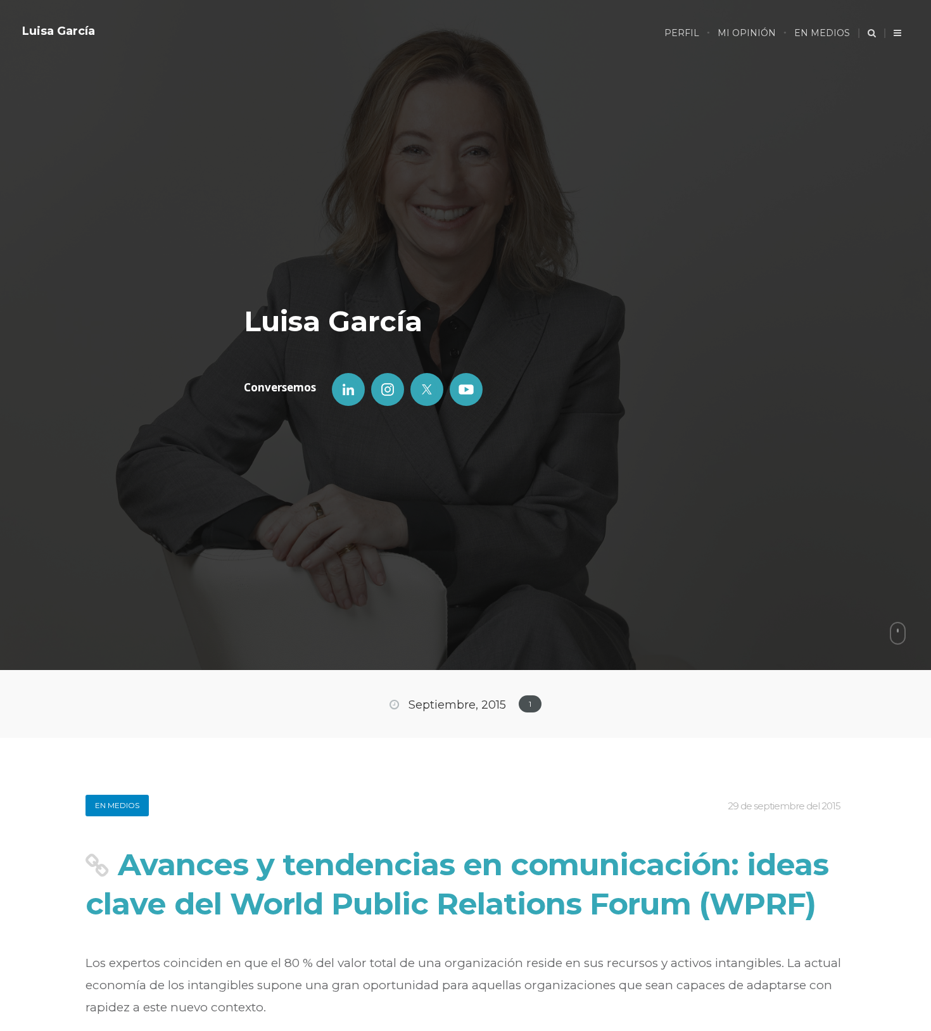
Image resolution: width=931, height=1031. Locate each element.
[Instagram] (387, 389)
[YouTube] (466, 389)
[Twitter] (426, 389)
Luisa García (58, 31)
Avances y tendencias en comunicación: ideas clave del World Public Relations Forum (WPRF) (457, 884)
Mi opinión (747, 33)
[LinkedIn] (348, 389)
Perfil (681, 33)
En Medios (822, 33)
